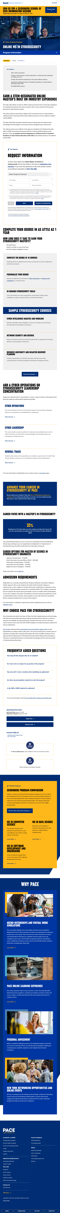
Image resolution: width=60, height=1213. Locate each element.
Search (7, 1211)
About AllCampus (38, 209)
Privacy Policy (46, 209)
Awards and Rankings (36, 1150)
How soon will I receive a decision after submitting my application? (28, 672)
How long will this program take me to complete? (22, 655)
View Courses (9, 417)
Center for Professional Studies (10, 1145)
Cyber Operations (34, 278)
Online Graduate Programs (13, 42)
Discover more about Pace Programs (19, 810)
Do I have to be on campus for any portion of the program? (25, 664)
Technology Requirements (37, 1158)
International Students (8, 1161)
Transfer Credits (7, 1164)
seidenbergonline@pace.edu (15, 735)
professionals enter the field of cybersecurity (33, 629)
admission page (7, 604)
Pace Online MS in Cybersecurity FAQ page (38, 698)
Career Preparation (35, 1153)
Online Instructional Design (9, 1180)
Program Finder (21, 1211)
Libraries (5, 1154)
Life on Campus (7, 1172)
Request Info (52, 1211)
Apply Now (37, 1211)
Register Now (51, 9)
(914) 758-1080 (31, 169)
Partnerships (34, 1155)
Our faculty (6, 629)
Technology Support (36, 1143)
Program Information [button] (12, 53)
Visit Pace (6, 1193)
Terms (37, 193)
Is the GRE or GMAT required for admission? (21, 688)
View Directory (6, 1187)
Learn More (10, 839)
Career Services (7, 1175)
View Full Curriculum (29, 374)
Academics (5, 1169)
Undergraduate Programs (9, 1140)
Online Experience (35, 1140)
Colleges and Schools (8, 1151)
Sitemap (33, 1161)
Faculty (5, 1148)
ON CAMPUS (21, 60)
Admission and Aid (7, 1177)
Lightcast (20, 571)
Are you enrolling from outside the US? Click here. (19, 215)
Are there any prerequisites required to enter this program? (26, 680)
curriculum (42, 473)
